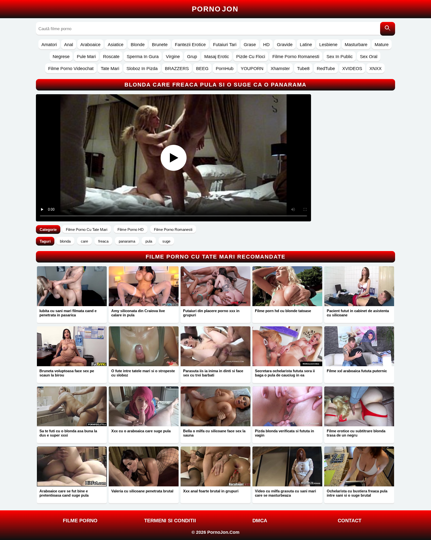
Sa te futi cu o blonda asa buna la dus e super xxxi (68, 433)
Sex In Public (339, 56)
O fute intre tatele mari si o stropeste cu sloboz (143, 373)
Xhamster (280, 68)
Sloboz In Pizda (142, 68)
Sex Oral (368, 56)
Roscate (111, 56)
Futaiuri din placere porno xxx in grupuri (211, 313)
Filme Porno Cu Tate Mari (86, 229)
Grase (250, 44)
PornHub (224, 68)
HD (266, 44)
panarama (127, 241)
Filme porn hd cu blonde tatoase (283, 311)
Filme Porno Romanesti (295, 56)
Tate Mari (110, 68)
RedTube (326, 68)
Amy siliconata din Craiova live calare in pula (138, 313)
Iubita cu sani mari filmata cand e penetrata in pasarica (68, 313)
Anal (68, 44)
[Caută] (387, 29)
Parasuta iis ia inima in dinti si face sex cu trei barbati (213, 373)
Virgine (173, 56)
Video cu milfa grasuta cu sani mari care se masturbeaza (285, 493)
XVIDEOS (352, 68)
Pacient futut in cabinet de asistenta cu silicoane (358, 313)
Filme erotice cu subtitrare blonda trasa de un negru (356, 433)
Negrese (61, 56)
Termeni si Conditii (170, 520)
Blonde (138, 44)
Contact (349, 520)
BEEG (202, 68)
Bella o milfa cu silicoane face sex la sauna (214, 433)
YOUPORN (252, 68)
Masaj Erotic (216, 56)
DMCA (259, 520)
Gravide (285, 44)
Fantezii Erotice (190, 44)
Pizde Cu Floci (250, 56)
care (84, 241)
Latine (306, 44)
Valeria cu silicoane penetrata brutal (142, 491)
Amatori (49, 44)
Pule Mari (86, 56)
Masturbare (356, 44)
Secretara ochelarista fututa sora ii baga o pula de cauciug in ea (285, 373)
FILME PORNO (80, 520)
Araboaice (90, 44)
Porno (215, 9)
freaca (103, 241)
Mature (382, 44)
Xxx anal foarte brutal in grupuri (210, 491)
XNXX (375, 68)
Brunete (160, 44)
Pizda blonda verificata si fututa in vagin (284, 433)
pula (148, 241)
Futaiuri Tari (224, 44)
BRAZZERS (177, 68)
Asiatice (115, 44)
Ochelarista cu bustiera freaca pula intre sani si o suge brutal (357, 493)
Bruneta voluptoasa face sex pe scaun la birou (66, 373)
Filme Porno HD (130, 229)
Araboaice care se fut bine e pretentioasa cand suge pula (64, 493)
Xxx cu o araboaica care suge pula (141, 431)
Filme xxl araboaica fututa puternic (357, 371)
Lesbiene (328, 44)
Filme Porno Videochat (71, 68)
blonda (65, 241)
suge (166, 241)
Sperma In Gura (143, 56)
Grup (192, 56)
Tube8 (303, 68)
